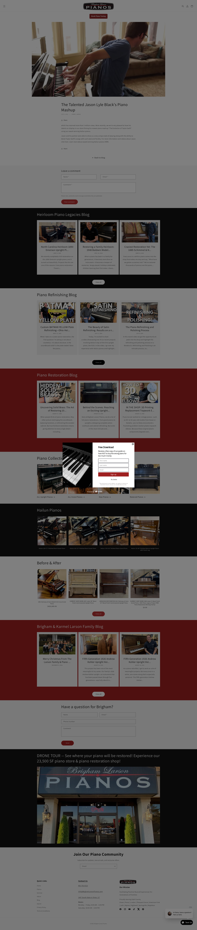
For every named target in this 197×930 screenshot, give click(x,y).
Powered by (90, 492)
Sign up (113, 474)
